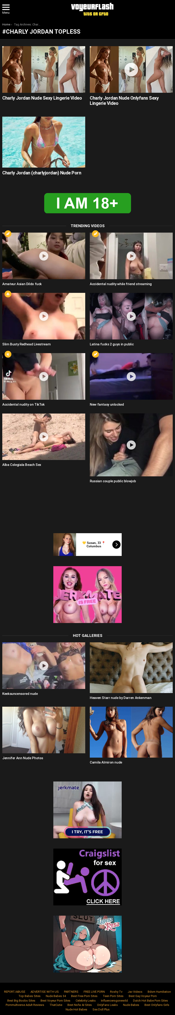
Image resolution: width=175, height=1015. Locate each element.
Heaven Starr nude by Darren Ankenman (121, 698)
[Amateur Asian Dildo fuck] (43, 256)
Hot (8, 294)
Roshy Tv (116, 991)
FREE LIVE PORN (94, 991)
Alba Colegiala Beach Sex (21, 465)
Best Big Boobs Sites (21, 1000)
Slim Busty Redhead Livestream (26, 344)
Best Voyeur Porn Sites (55, 1000)
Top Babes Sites (29, 996)
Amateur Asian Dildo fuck (22, 284)
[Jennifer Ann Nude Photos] (43, 730)
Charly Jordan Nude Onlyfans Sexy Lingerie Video (124, 100)
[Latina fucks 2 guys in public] (131, 316)
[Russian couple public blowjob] (131, 444)
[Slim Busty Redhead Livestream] (43, 316)
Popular (8, 354)
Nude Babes (131, 1005)
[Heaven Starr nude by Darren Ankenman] (131, 667)
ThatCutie (55, 1005)
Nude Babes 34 (56, 996)
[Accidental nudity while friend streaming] (131, 256)
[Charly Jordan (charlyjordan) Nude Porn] (43, 142)
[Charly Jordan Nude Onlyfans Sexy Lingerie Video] (131, 69)
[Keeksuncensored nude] (43, 665)
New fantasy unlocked (107, 404)
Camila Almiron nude (106, 762)
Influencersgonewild (114, 1000)
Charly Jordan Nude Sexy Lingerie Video (42, 98)
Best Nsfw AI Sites (79, 1005)
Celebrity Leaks (86, 1000)
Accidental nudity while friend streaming (121, 284)
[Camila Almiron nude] (131, 732)
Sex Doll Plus (101, 1009)
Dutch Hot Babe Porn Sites (150, 1000)
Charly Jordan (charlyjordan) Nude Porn (41, 173)
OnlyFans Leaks (107, 1005)
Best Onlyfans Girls (156, 1005)
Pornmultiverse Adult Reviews (25, 1005)
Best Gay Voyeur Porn (143, 996)
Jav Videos (135, 991)
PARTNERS (71, 991)
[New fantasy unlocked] (131, 376)
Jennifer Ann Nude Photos (22, 758)
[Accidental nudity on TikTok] (43, 376)
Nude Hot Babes (76, 1009)
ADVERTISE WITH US (45, 991)
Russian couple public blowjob (113, 481)
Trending (8, 233)
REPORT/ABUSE (14, 991)
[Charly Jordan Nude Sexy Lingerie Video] (43, 69)
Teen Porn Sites (113, 996)
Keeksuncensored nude (20, 694)
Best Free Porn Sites (84, 996)
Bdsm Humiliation (159, 991)
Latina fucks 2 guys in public (112, 344)
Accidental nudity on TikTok (23, 404)
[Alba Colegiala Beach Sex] (43, 436)
